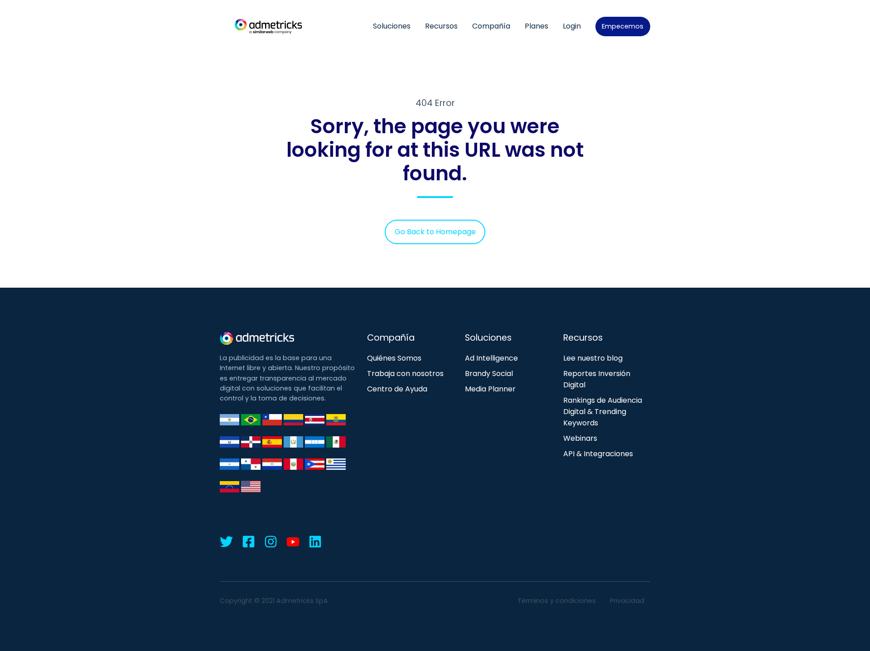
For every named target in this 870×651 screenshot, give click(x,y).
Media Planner (490, 389)
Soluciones (392, 26)
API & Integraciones (598, 453)
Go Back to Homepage (435, 232)
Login (572, 26)
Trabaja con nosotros (405, 373)
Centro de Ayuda (397, 389)
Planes (536, 26)
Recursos (441, 26)
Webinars (580, 438)
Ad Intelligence (491, 358)
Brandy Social (489, 373)
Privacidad (627, 600)
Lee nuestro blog (593, 358)
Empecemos (622, 26)
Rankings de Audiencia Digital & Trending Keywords (602, 411)
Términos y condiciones (556, 600)
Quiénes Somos (394, 358)
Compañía (491, 26)
